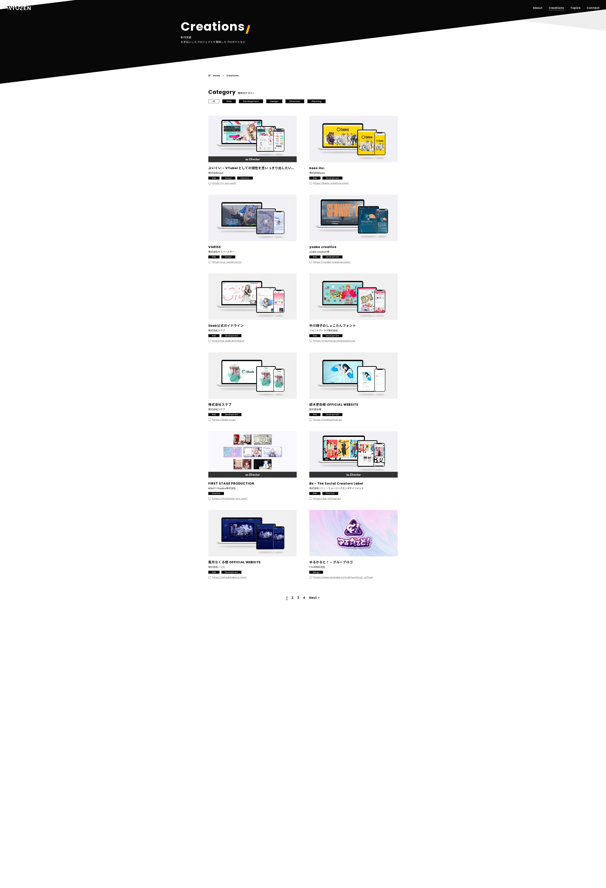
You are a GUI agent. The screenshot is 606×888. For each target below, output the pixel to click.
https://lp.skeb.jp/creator (228, 341)
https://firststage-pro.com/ (230, 498)
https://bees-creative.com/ (331, 183)
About (537, 7)
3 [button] (298, 597)
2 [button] (292, 597)
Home (216, 75)
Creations (556, 7)
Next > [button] (314, 597)
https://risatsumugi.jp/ (327, 420)
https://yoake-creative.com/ (331, 262)
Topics (575, 7)
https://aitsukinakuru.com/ (229, 577)
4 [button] (304, 597)
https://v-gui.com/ (224, 183)
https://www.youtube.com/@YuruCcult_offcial (343, 577)
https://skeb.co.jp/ (224, 420)
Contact (593, 7)
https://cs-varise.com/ (227, 262)
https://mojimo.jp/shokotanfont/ (334, 341)
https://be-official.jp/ (327, 498)
